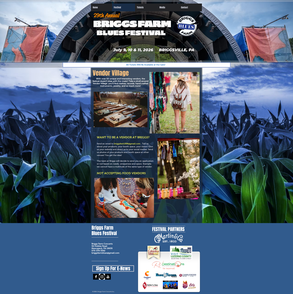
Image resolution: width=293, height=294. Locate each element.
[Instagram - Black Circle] (102, 277)
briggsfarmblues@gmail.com (105, 253)
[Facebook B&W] (96, 277)
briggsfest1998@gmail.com (127, 144)
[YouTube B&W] (108, 277)
